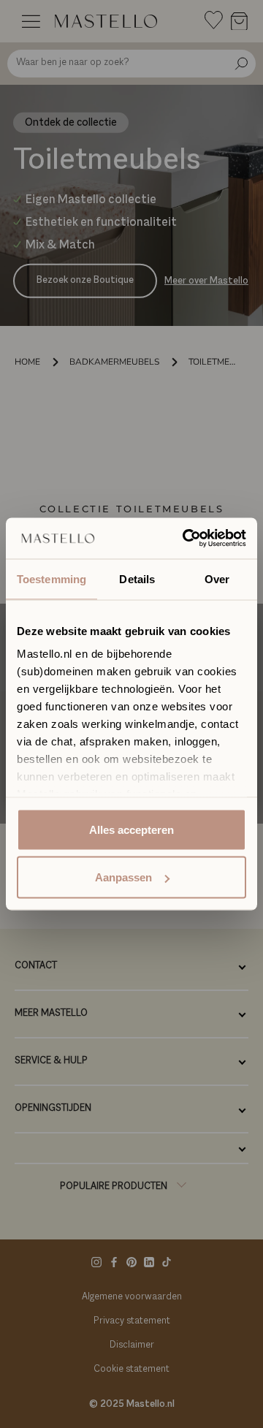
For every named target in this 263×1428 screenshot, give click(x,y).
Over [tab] (217, 578)
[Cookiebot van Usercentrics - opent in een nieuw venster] (185, 538)
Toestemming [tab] (51, 578)
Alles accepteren (131, 829)
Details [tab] (137, 578)
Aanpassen (123, 877)
